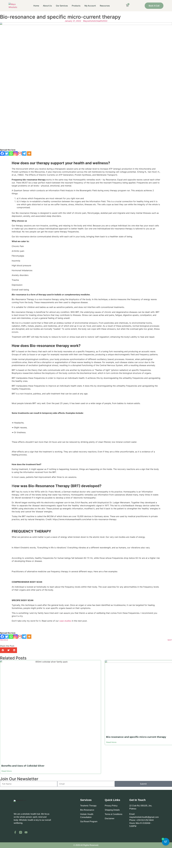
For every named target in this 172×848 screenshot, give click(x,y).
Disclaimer (109, 818)
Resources (105, 5)
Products (76, 5)
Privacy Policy (111, 806)
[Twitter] (6, 153)
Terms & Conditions (113, 814)
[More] (29, 153)
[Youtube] (26, 832)
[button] (3, 650)
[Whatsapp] (11, 153)
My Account (90, 5)
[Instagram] (15, 153)
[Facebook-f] (15, 832)
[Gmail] (20, 153)
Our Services (62, 5)
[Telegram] (24, 153)
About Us (47, 5)
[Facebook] (2, 153)
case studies (65, 621)
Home (36, 5)
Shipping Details (112, 810)
